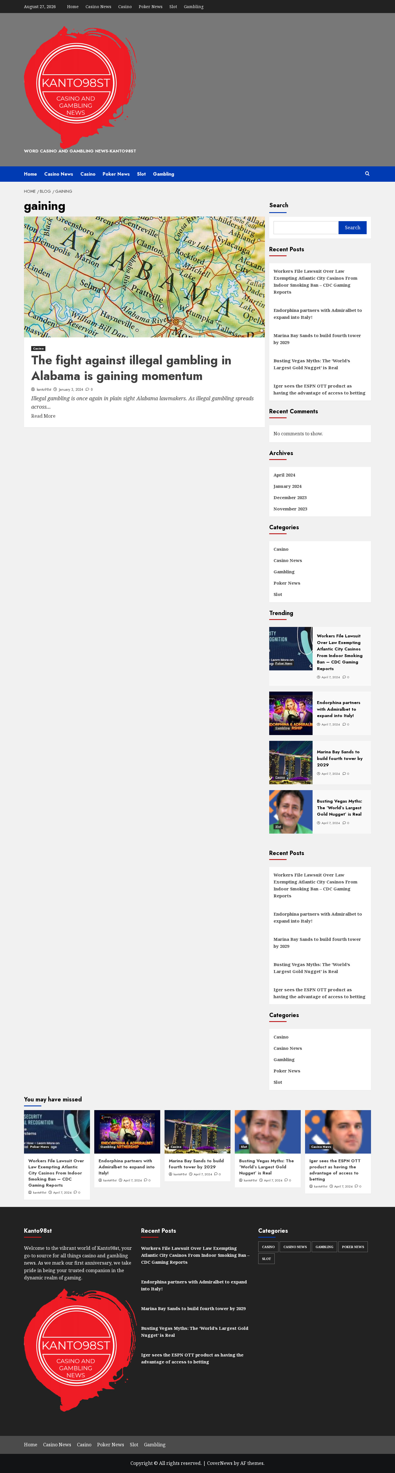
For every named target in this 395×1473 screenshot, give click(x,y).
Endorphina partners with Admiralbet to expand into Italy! (318, 313)
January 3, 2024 (71, 389)
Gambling (194, 6)
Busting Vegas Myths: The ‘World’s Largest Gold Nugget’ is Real (312, 364)
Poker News (151, 6)
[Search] (367, 174)
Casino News (98, 6)
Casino (125, 6)
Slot (173, 6)
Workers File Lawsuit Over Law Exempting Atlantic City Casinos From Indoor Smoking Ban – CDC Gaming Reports (315, 281)
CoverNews (219, 1463)
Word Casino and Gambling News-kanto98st (80, 151)
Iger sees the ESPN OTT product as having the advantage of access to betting (320, 389)
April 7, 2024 (62, 1192)
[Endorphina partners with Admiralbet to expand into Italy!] (127, 1132)
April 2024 (284, 475)
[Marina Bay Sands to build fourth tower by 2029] (197, 1132)
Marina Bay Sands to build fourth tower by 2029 (317, 338)
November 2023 (290, 509)
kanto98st (44, 389)
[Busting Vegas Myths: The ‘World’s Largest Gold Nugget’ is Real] (268, 1132)
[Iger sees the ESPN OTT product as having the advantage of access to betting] (338, 1132)
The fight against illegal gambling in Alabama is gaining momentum (131, 368)
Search (278, 205)
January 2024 (287, 486)
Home (73, 6)
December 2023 (290, 497)
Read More (43, 416)
